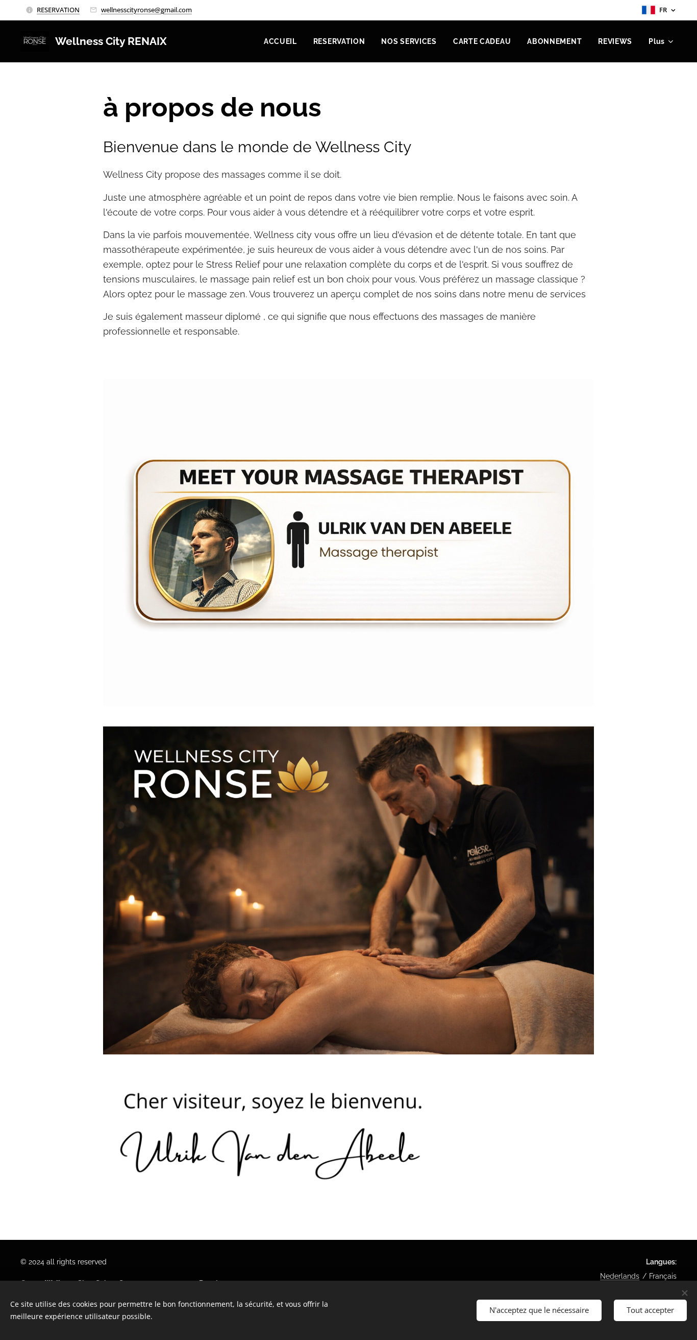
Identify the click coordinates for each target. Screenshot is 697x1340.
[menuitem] (283, 41)
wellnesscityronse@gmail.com (146, 9)
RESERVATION (58, 9)
